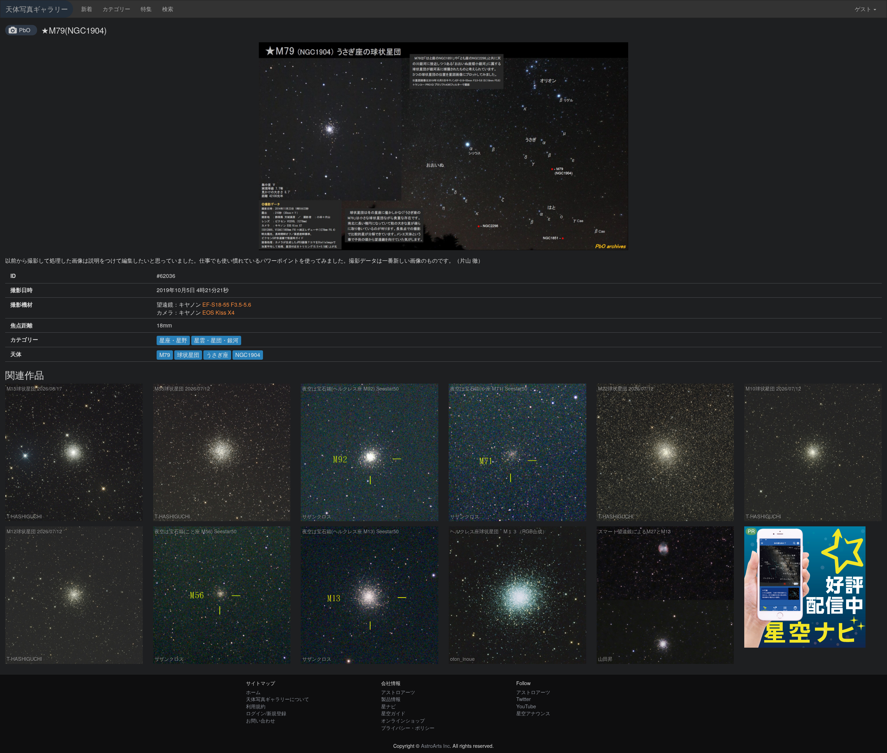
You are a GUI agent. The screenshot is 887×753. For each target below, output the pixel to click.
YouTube (526, 706)
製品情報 (391, 698)
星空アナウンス (533, 713)
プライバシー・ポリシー (407, 727)
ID (13, 276)
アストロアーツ (398, 691)
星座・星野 (173, 340)
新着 (86, 9)
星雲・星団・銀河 (216, 340)
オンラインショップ (403, 720)
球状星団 (188, 355)
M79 (164, 355)
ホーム (253, 691)
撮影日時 (21, 290)
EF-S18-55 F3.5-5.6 (226, 304)
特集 (146, 9)
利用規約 (255, 706)
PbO (24, 30)
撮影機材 (21, 304)
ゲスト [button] (863, 9)
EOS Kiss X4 (218, 312)
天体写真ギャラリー (37, 9)
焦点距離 (21, 325)
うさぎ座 (217, 355)
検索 (167, 9)
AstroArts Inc (435, 745)
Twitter (523, 698)
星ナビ (388, 706)
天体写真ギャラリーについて (277, 698)
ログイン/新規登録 (266, 713)
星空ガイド (393, 713)
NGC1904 (247, 355)
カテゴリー (116, 9)
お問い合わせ (260, 720)
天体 (15, 354)
